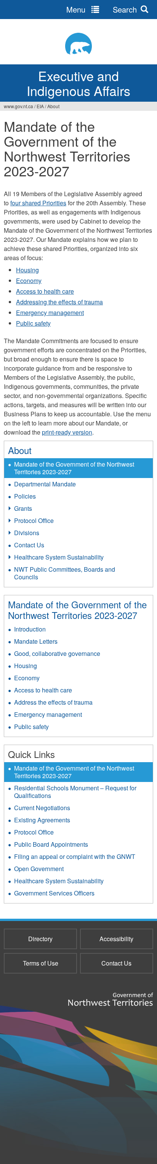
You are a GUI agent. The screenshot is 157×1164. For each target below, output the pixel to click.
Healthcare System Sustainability (59, 557)
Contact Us (29, 544)
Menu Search (101, 9)
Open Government (39, 868)
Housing (27, 269)
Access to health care (45, 291)
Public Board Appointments (51, 844)
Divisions (26, 532)
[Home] (78, 43)
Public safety (33, 323)
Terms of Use (40, 963)
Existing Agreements (42, 819)
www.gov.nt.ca (18, 106)
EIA (40, 106)
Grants (23, 508)
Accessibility (116, 938)
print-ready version (67, 432)
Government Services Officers (54, 893)
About (53, 106)
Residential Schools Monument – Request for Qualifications (75, 791)
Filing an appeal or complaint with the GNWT (74, 856)
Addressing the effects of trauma (59, 301)
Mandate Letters (36, 641)
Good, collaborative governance (57, 653)
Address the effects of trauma (53, 702)
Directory (40, 938)
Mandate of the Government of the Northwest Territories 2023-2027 (74, 468)
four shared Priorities (38, 202)
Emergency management (50, 312)
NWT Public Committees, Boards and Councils (64, 573)
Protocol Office (34, 520)
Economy (29, 280)
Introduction (30, 629)
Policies (25, 496)
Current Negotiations (42, 807)
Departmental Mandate (45, 484)
